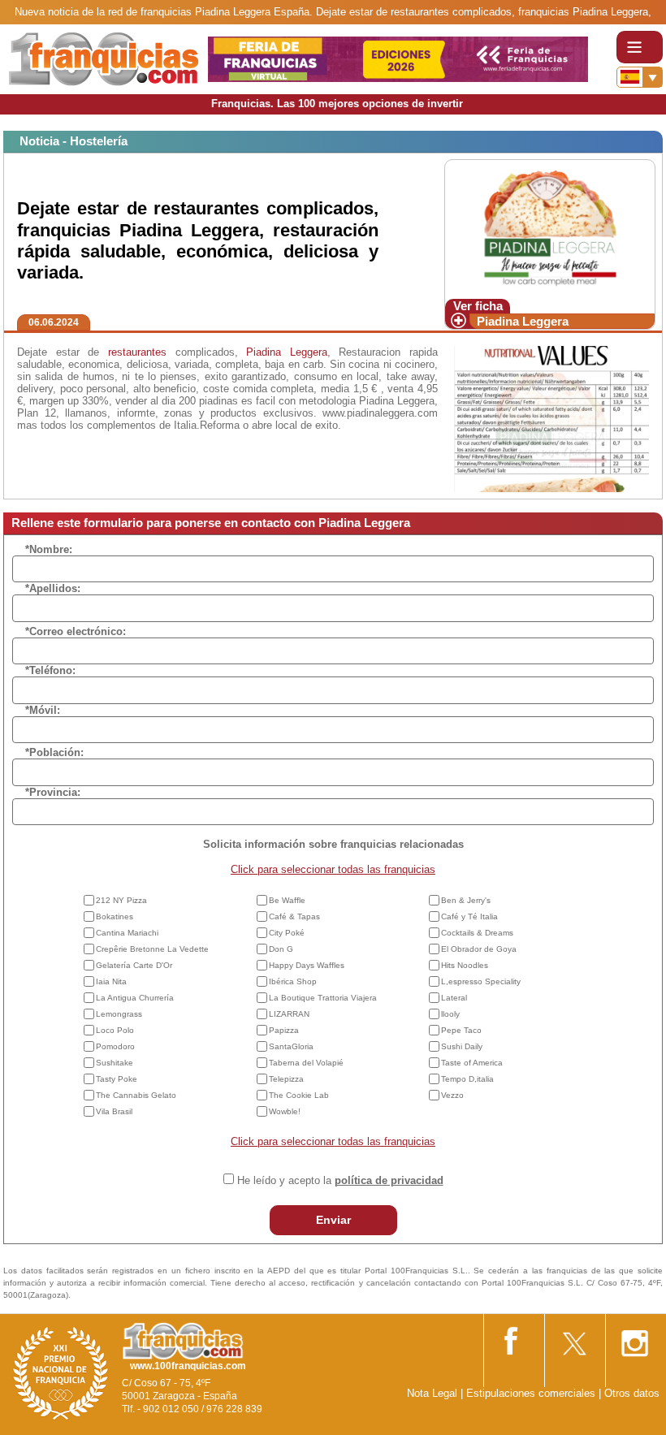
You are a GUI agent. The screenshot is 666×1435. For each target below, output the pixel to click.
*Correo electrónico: (75, 631)
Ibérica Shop (293, 981)
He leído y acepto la (340, 1180)
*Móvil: (42, 710)
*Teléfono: (50, 670)
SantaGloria (291, 1046)
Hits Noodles (464, 965)
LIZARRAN (289, 1013)
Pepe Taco (461, 1030)
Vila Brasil (114, 1111)
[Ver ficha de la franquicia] (549, 228)
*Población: (54, 752)
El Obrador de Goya (479, 948)
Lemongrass (119, 1013)
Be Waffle (287, 900)
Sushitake (114, 1062)
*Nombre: (48, 549)
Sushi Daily (461, 1046)
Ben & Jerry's (466, 900)
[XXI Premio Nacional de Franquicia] (61, 1373)
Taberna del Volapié (306, 1062)
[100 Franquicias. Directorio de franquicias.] (104, 58)
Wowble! (285, 1111)
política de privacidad (389, 1180)
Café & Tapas (294, 916)
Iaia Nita (111, 981)
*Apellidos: (52, 588)
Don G (281, 948)
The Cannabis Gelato (136, 1095)
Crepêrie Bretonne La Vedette (152, 948)
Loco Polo (115, 1030)
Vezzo (452, 1095)
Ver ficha (478, 306)
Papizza (284, 1030)
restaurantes (137, 352)
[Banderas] (639, 77)
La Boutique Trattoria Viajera (323, 997)
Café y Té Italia (469, 916)
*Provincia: (52, 792)
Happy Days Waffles (306, 965)
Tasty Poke (116, 1078)
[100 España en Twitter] (573, 1338)
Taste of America (472, 1062)
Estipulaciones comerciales (532, 1393)
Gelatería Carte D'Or (134, 965)
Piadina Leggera (523, 321)
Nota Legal (432, 1393)
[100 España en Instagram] (634, 1339)
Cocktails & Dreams (477, 932)
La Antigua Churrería (135, 997)
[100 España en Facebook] (512, 1338)
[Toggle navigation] (639, 47)
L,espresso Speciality (481, 981)
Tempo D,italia (467, 1078)
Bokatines (114, 916)
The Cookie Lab (299, 1095)
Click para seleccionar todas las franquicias (333, 869)
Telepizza (286, 1078)
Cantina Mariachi (127, 932)
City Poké (287, 932)
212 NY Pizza (121, 900)
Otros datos (632, 1393)
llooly (450, 1013)
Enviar (333, 1219)
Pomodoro (115, 1046)
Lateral (454, 997)
